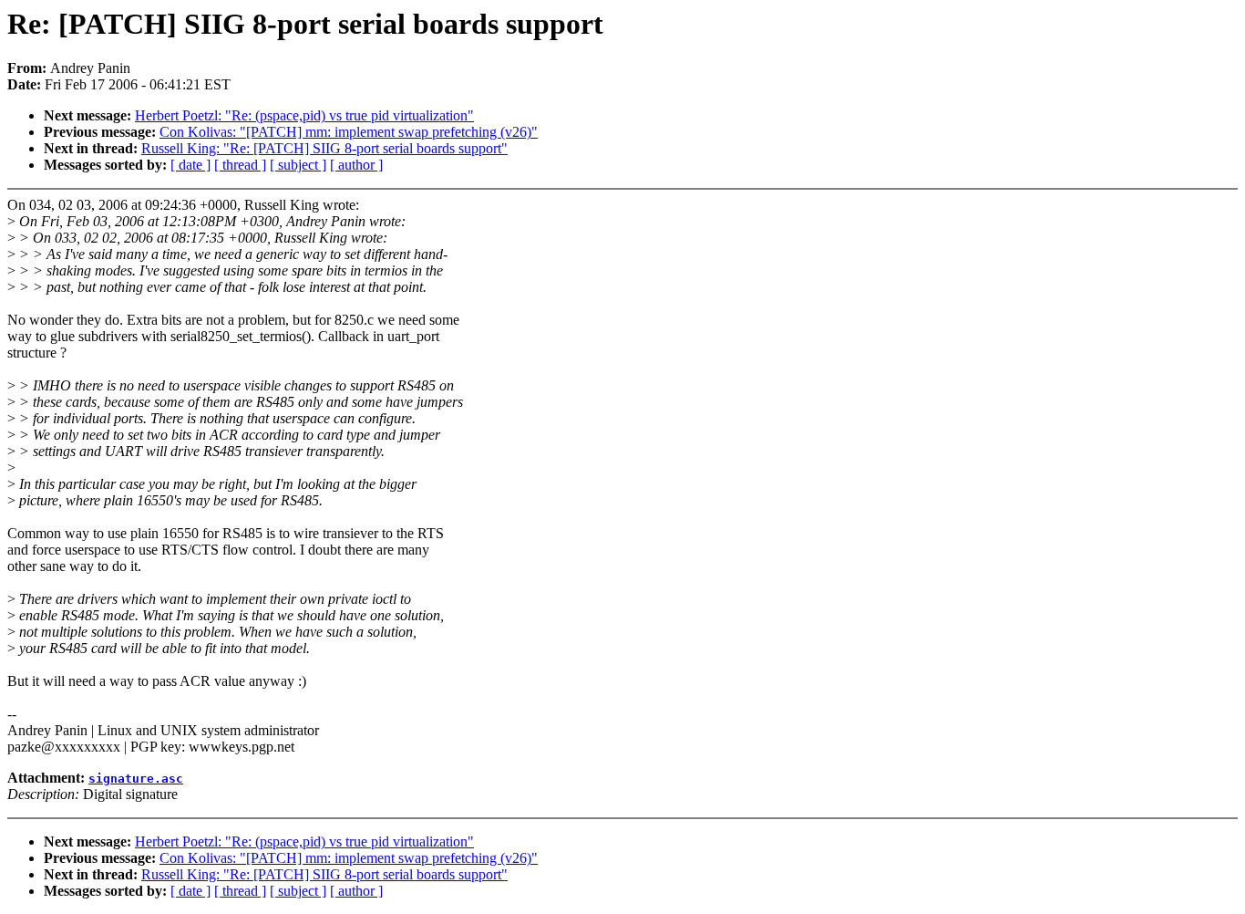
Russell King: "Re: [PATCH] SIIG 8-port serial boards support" (324, 148)
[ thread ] (240, 164)
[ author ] (356, 164)
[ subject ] (298, 164)
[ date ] (190, 164)
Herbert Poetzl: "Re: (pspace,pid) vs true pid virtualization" (304, 115)
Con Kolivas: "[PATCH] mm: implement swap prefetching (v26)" (348, 132)
